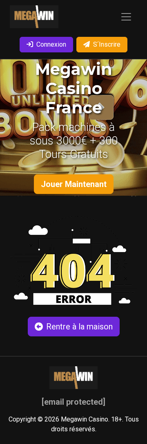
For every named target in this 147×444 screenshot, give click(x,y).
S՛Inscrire (106, 44)
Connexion (51, 44)
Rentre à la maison (79, 326)
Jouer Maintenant (74, 184)
